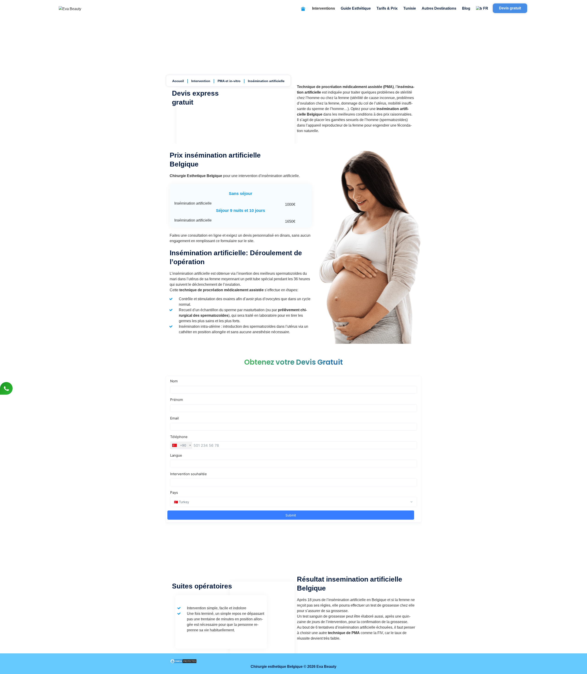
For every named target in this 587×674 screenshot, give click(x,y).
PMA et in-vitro (229, 81)
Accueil (178, 81)
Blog (466, 8)
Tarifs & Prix (387, 8)
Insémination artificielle (266, 81)
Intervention (200, 81)
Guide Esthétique (356, 8)
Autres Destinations (439, 8)
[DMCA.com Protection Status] (183, 661)
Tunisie (409, 8)
